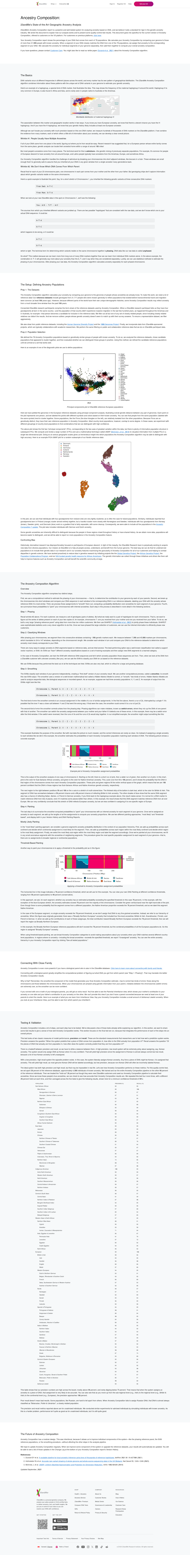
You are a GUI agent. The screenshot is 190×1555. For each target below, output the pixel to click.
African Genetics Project (149, 553)
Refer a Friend (63, 1547)
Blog (117, 1494)
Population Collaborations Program (34, 556)
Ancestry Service (80, 1498)
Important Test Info (43, 1538)
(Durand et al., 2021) (105, 50)
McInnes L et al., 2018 (120, 431)
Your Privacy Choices (88, 1538)
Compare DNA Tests (81, 1505)
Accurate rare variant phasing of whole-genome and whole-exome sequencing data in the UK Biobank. (82, 1461)
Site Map (101, 1538)
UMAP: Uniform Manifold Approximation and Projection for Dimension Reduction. (71, 1464)
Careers (97, 1509)
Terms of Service (57, 1538)
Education (119, 1515)
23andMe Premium (81, 1501)
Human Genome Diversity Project (80, 324)
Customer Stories (100, 1498)
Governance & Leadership (103, 1505)
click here (97, 35)
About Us (98, 1494)
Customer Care (56, 50)
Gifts (76, 1509)
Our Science (120, 1501)
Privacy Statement (72, 1538)
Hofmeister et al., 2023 (122, 622)
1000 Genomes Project (110, 324)
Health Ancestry (80, 1494)
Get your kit (144, 4)
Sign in (112, 4)
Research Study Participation (121, 1510)
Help (130, 4)
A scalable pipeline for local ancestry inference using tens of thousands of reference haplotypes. (77, 1457)
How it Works (120, 1498)
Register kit (121, 4)
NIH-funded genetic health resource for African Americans (78, 556)
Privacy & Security (101, 1513)
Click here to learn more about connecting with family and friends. (136, 968)
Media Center (99, 1501)
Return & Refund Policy (82, 1513)
